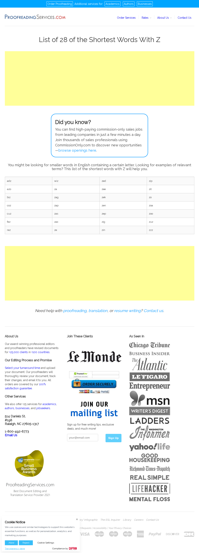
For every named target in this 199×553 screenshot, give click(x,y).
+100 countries (40, 352)
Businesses (145, 3)
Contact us (153, 310)
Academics (113, 3)
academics (49, 404)
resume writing (127, 310)
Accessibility (100, 528)
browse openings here (77, 150)
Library (127, 520)
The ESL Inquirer (110, 520)
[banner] (35, 16)
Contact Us (184, 17)
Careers (138, 520)
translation (97, 310)
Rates (145, 17)
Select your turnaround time (22, 367)
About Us (163, 17)
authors (9, 408)
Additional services (86, 3)
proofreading (74, 310)
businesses (23, 408)
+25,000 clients (18, 352)
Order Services (126, 17)
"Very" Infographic (87, 520)
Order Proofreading (59, 3)
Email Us (11, 435)
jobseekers (43, 408)
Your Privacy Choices (119, 528)
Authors (129, 3)
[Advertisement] (99, 78)
